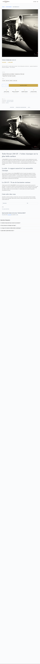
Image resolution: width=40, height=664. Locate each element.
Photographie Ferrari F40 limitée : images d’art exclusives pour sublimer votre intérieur (16, 377)
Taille (3, 78)
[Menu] (37, 1)
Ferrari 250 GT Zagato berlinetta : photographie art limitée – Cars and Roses (15, 599)
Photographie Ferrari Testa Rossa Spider (9, 488)
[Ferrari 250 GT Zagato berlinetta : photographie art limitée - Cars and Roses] (20, 583)
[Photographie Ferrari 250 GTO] (20, 325)
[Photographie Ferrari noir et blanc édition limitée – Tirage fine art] (20, 399)
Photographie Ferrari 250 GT (7, 525)
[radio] (8, 74)
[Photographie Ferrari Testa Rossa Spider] (20, 473)
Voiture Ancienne (10, 100)
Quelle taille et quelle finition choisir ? (7, 230)
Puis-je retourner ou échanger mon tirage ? (8, 225)
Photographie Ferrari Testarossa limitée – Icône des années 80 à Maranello (14, 562)
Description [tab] (12, 107)
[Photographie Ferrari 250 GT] (20, 509)
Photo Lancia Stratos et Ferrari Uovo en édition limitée (11, 451)
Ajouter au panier (23, 85)
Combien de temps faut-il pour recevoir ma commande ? (10, 222)
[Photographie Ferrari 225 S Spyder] (20, 288)
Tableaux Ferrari (10, 101)
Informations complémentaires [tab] (21, 107)
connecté (9, 214)
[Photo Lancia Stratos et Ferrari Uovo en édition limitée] (20, 436)
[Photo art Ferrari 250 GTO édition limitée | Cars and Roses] (20, 251)
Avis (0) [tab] (29, 107)
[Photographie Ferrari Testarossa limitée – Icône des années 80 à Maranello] (20, 546)
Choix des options (6, 271)
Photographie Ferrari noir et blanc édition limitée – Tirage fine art (13, 414)
